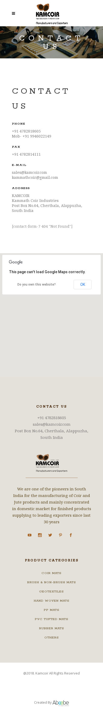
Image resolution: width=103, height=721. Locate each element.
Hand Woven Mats (51, 601)
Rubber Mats (51, 628)
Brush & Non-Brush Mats (51, 582)
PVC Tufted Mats (51, 619)
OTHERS (51, 637)
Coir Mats (51, 573)
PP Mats (51, 610)
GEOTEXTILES (51, 591)
